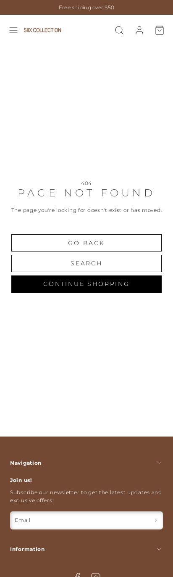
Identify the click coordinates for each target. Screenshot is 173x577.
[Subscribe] (156, 520)
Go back (86, 243)
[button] (13, 30)
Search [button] (86, 263)
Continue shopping (86, 284)
